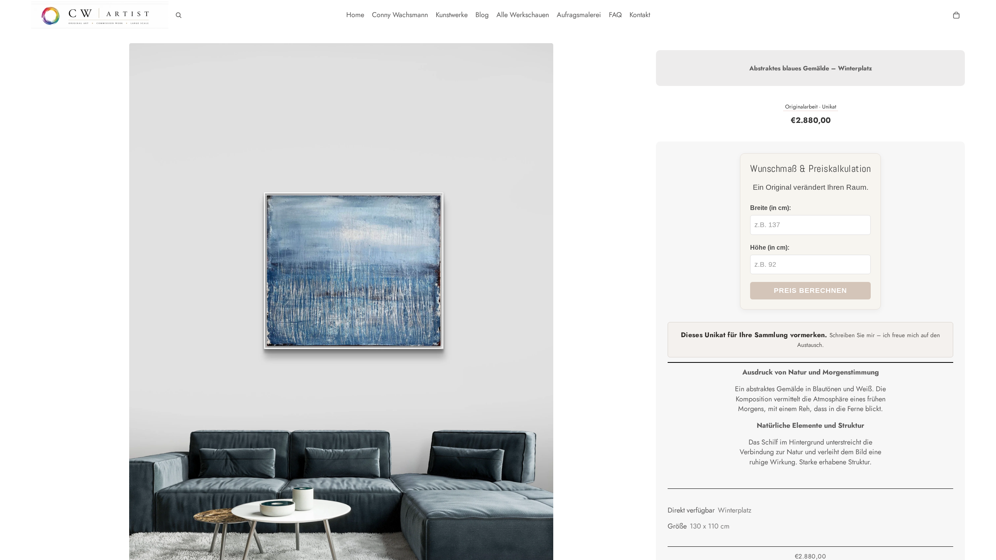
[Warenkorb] (956, 15)
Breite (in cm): (770, 207)
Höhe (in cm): (769, 247)
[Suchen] (178, 15)
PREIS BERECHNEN (810, 290)
